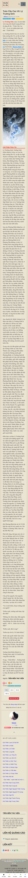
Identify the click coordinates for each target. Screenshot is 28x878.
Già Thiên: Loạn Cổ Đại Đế (10, 742)
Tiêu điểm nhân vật (7, 18)
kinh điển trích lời (17, 820)
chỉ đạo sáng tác (10, 824)
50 (17, 690)
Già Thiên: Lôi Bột (8, 745)
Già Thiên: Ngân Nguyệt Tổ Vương (13, 792)
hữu (4, 40)
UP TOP (14, 863)
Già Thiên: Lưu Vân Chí (9, 758)
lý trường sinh (18, 685)
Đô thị (13, 18)
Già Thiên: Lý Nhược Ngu (10, 767)
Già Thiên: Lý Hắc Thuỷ (9, 761)
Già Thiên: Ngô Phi (8, 795)
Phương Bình (17, 47)
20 (12, 690)
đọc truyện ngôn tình (19, 872)
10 (6, 690)
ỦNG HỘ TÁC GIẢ (14, 698)
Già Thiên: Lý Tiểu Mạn (9, 770)
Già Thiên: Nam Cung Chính (11, 782)
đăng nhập (14, 704)
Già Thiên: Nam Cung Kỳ (10, 786)
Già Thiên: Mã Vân (8, 776)
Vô (4, 47)
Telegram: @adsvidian (11, 839)
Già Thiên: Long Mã (8, 752)
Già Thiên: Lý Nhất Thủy (10, 764)
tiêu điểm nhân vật (14, 822)
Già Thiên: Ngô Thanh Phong (11, 798)
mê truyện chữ (22, 868)
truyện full (8, 868)
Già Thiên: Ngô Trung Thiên (11, 801)
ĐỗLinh (6, 16)
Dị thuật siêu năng (19, 18)
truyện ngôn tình (16, 825)
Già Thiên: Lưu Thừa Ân (10, 755)
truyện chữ (9, 872)
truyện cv (14, 868)
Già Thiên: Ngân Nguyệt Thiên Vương (14, 789)
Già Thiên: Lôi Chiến (9, 748)
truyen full (10, 870)
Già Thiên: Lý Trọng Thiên (10, 773)
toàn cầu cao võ (11, 685)
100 (6, 693)
